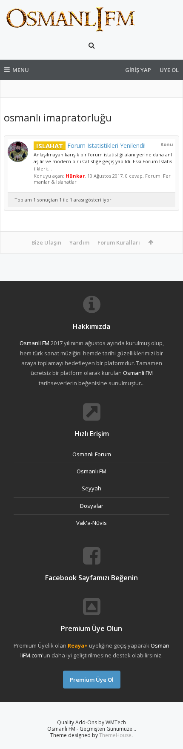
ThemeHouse (115, 735)
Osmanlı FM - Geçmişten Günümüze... (91, 728)
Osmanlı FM (91, 471)
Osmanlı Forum (91, 454)
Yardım (79, 242)
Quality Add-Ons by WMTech (91, 722)
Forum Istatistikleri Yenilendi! (91, 145)
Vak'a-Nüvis (91, 523)
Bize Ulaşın (46, 242)
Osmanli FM (34, 343)
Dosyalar (91, 506)
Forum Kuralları (118, 242)
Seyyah (91, 488)
